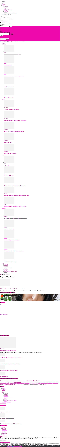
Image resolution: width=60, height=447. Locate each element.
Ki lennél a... (6, 395)
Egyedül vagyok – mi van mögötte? (7, 418)
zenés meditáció (22, 384)
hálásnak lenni (4, 382)
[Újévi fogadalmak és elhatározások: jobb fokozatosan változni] (5, 286)
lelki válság (47, 382)
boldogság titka (30, 380)
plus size (5, 12)
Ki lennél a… (6, 266)
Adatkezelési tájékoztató (18, 446)
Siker (3, 3)
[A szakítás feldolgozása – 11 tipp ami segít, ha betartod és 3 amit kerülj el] (9, 117)
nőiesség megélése (12, 383)
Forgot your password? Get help (5, 36)
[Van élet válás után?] (9, 139)
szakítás (54, 383)
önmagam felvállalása (28, 384)
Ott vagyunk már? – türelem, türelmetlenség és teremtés (14, 185)
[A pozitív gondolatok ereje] (9, 226)
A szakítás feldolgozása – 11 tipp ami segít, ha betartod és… (15, 120)
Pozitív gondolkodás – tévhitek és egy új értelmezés (14, 250)
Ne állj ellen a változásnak (9, 86)
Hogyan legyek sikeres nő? (9, 165)
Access (5, 52)
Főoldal (3, 1)
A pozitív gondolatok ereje (9, 229)
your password (11, 19)
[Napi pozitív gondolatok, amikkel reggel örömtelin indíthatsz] (9, 215)
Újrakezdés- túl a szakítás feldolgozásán (11, 109)
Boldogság (3, 4)
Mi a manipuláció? (7, 64)
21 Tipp (3, 28)
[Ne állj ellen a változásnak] (9, 84)
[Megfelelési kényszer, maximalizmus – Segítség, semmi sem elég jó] (9, 192)
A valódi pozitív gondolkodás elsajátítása (12, 239)
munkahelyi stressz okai (6, 383)
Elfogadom (8, 446)
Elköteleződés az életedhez (9, 97)
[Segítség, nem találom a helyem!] (2, 410)
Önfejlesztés (4, 44)
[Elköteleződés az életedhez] (9, 95)
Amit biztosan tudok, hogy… (8, 9)
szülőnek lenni (56, 383)
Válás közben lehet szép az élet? (10, 153)
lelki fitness (5, 193)
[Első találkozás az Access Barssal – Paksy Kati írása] (9, 73)
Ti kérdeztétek (6, 8)
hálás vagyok (8, 382)
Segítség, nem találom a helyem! (6, 411)
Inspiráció (5, 272)
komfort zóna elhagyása (29, 382)
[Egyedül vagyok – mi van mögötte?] (2, 416)
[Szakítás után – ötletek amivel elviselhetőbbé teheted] (9, 128)
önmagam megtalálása (36, 384)
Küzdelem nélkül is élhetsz (9, 175)
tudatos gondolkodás (4, 384)
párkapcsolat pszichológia (50, 383)
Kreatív (5, 204)
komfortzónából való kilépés (35, 382)
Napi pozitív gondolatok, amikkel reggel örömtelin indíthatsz (15, 218)
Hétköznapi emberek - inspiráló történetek (10, 400)
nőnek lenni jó (15, 383)
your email (10, 23)
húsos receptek (11, 382)
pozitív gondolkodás (25, 383)
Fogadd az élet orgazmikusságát (10, 261)
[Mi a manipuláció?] (9, 62)
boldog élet (37, 380)
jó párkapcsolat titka (17, 382)
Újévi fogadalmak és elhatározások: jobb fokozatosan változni (12, 288)
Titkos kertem (6, 6)
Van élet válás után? (8, 142)
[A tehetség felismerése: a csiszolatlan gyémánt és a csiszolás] (9, 203)
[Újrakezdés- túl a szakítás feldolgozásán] (9, 106)
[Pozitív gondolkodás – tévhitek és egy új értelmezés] (9, 248)
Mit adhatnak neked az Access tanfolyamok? (12, 54)
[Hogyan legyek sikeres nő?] (9, 162)
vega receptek (17, 384)
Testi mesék (6, 11)
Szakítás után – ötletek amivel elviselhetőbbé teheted (14, 131)
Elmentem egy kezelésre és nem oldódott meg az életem (10, 423)
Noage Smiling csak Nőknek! (6, 14)
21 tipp (1, 380)
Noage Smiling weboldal (6, 29)
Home (1, 274)
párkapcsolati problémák (33, 383)
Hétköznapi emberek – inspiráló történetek (10, 271)
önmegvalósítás (43, 384)
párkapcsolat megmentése (42, 383)
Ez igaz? (5, 10)
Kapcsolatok (6, 107)
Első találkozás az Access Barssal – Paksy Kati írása (14, 75)
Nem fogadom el (12, 446)
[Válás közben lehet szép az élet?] (9, 150)
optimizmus (18, 383)
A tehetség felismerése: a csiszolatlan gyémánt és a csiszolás (15, 206)
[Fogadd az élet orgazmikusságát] (9, 259)
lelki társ (44, 382)
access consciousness (14, 380)
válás (19, 384)
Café (3, 5)
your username (11, 18)
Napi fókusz (6, 7)
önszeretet (48, 384)
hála (1, 382)
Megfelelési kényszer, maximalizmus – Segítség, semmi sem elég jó (16, 195)
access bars (6, 380)
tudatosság (12, 384)
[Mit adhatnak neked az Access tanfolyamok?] (9, 51)
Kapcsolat (3, 2)
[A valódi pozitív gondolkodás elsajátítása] (9, 237)
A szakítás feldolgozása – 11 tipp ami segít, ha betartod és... (11, 357)
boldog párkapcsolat (23, 380)
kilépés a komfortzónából (24, 382)
